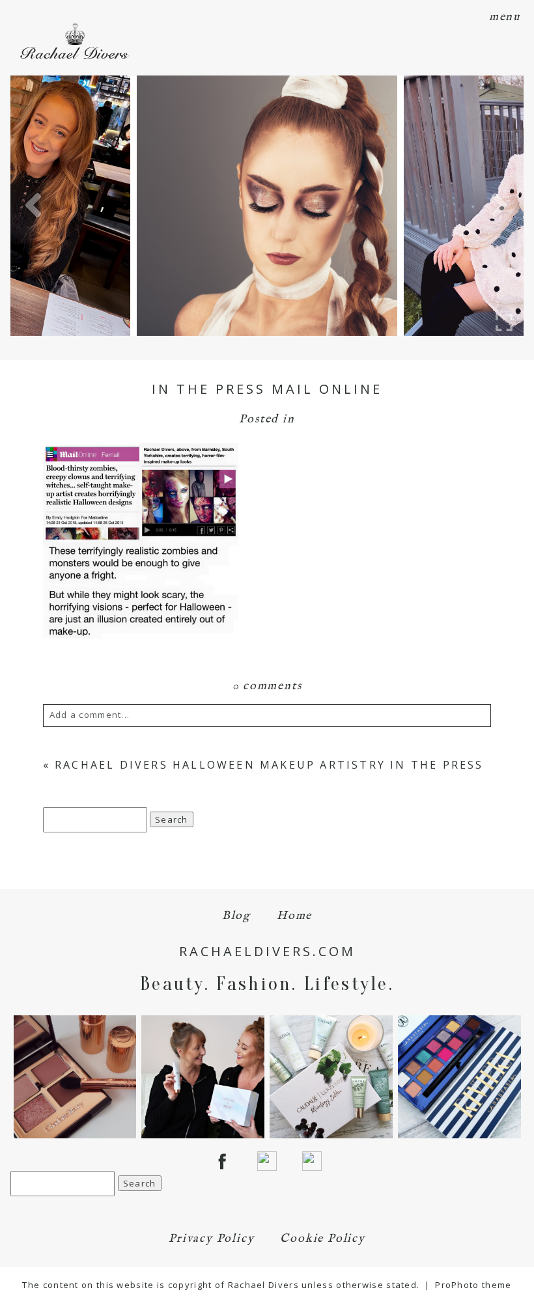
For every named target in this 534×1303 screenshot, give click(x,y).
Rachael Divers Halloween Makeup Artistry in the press (269, 765)
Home (294, 916)
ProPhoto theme (473, 1285)
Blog (236, 916)
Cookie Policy (322, 1238)
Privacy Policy (211, 1238)
